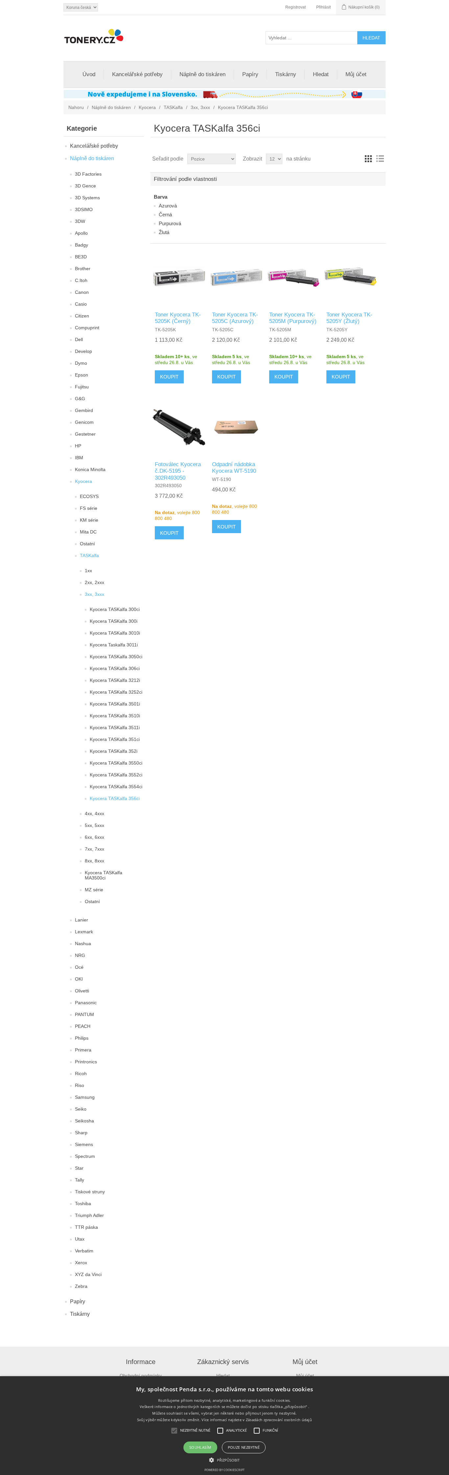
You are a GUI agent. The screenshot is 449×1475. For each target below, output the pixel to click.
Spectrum (85, 1156)
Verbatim (84, 1250)
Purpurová (170, 223)
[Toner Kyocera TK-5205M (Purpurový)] (293, 277)
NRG (80, 955)
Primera (83, 1049)
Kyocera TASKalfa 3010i (115, 633)
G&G (80, 398)
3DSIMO (84, 209)
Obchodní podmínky (141, 1375)
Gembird (84, 410)
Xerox (81, 1262)
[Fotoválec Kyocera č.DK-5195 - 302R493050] (179, 427)
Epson (81, 375)
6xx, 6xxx (94, 837)
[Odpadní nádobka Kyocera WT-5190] (236, 427)
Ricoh (81, 1073)
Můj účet (355, 74)
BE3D (81, 256)
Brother (82, 268)
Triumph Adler (89, 1215)
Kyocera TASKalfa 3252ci (116, 692)
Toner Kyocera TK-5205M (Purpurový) (293, 318)
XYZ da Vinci (88, 1274)
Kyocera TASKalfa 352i (113, 751)
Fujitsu (82, 386)
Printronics (86, 1061)
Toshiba (83, 1203)
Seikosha (84, 1120)
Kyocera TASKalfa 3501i (115, 703)
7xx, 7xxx (94, 849)
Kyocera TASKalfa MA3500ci (103, 875)
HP (78, 445)
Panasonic (86, 1002)
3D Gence (85, 185)
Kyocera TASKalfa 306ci (115, 668)
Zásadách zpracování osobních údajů (279, 1419)
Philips (81, 1038)
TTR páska (86, 1227)
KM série (89, 520)
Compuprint (87, 327)
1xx (88, 570)
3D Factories (88, 174)
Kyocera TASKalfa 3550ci (116, 763)
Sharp (81, 1132)
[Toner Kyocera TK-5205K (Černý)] (179, 277)
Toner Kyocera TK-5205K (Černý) (178, 318)
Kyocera (147, 107)
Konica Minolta (90, 469)
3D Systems (87, 197)
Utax (79, 1239)
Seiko (80, 1109)
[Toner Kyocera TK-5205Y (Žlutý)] (350, 277)
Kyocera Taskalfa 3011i (114, 644)
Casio (81, 304)
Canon (82, 292)
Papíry (250, 74)
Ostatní (87, 543)
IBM (79, 457)
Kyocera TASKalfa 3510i (115, 715)
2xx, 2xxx (94, 582)
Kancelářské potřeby (137, 74)
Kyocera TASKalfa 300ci (115, 609)
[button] (224, 1460)
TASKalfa (173, 107)
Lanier (81, 919)
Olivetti (82, 990)
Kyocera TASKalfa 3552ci (116, 774)
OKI (79, 979)
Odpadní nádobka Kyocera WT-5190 (234, 467)
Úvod (89, 74)
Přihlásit (323, 7)
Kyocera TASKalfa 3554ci (116, 786)
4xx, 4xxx (94, 813)
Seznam (380, 159)
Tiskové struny (90, 1191)
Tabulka (368, 159)
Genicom (84, 422)
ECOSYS (89, 496)
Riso (79, 1085)
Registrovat (295, 7)
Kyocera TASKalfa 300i (113, 621)
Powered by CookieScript (224, 1470)
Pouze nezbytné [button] (244, 1447)
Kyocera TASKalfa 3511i (115, 727)
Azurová (168, 205)
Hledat (321, 74)
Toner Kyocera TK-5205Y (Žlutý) (349, 318)
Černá (165, 214)
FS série (88, 508)
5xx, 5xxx (94, 825)
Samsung (85, 1097)
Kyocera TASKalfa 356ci (115, 798)
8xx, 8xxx (94, 860)
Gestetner (85, 434)
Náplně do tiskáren (202, 74)
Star (79, 1168)
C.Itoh (81, 280)
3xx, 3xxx (200, 107)
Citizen (82, 315)
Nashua (83, 943)
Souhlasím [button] (200, 1447)
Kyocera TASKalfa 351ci (115, 739)
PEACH (82, 1026)
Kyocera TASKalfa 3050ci (116, 656)
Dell (79, 339)
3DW (80, 221)
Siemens (84, 1144)
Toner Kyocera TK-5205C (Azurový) (235, 318)
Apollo (81, 233)
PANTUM (84, 1014)
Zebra (81, 1286)
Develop (83, 351)
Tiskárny (285, 74)
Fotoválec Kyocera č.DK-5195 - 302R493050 (178, 471)
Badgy (81, 245)
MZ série (94, 889)
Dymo (81, 363)
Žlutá (164, 232)
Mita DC (88, 531)
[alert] (224, 1425)
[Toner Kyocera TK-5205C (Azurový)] (236, 277)
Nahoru (76, 107)
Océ (79, 967)
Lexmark (84, 931)
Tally (79, 1179)
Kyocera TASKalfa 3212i (115, 680)
